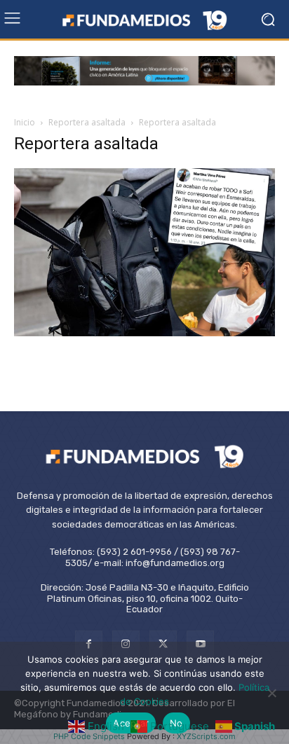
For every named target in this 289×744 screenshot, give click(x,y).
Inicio (24, 122)
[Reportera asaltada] (144, 332)
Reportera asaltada (87, 122)
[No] (271, 693)
